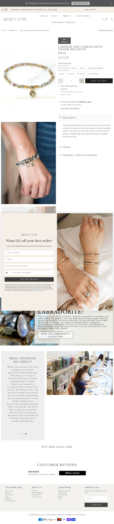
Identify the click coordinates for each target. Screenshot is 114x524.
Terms (43, 290)
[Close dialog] (110, 215)
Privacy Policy (36, 290)
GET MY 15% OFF (29, 279)
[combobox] (8, 273)
